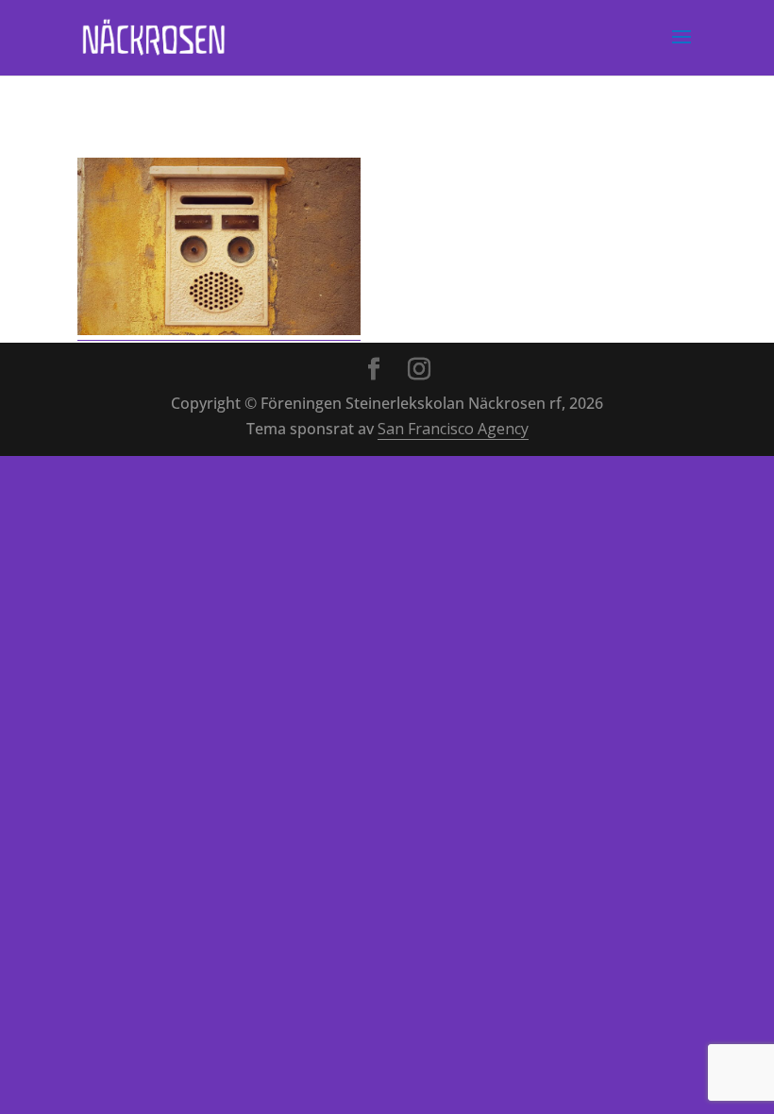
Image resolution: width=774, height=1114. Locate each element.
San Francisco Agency (453, 428)
